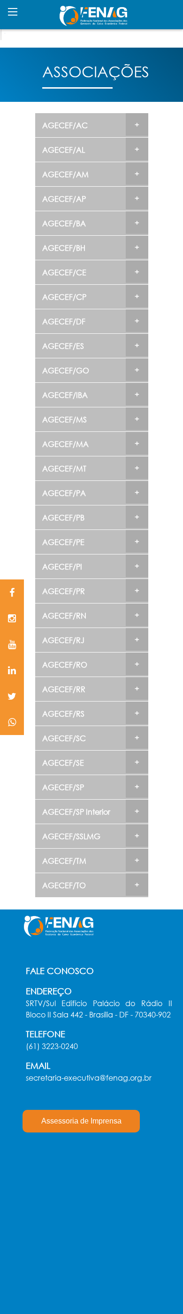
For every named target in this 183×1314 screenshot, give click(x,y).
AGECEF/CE (64, 272)
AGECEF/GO (65, 370)
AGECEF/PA (64, 493)
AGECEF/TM (64, 861)
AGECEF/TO (64, 885)
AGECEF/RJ (63, 640)
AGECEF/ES (63, 346)
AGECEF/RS (63, 714)
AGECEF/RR (63, 689)
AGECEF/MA (65, 444)
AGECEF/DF (63, 321)
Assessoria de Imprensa (81, 1121)
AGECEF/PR (63, 591)
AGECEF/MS (64, 419)
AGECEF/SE (63, 763)
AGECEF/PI (62, 566)
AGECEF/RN (64, 615)
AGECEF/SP (63, 787)
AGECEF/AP (64, 199)
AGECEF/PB (63, 517)
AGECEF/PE (63, 542)
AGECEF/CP (64, 297)
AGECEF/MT (64, 468)
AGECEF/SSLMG (71, 836)
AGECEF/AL (63, 150)
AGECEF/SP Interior (76, 812)
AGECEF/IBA (65, 395)
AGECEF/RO (64, 664)
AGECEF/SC (64, 738)
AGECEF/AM (65, 174)
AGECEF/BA (64, 223)
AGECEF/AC (65, 125)
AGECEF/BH (63, 248)
